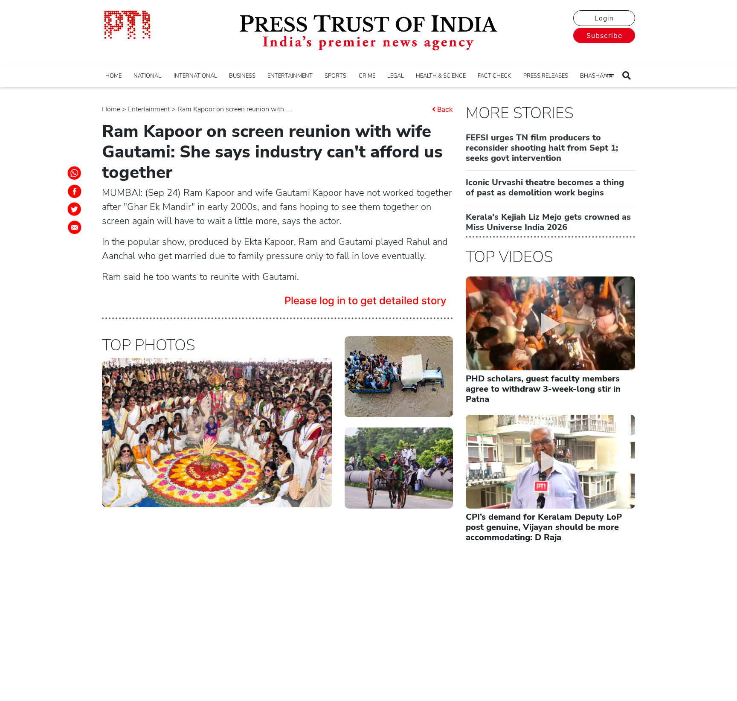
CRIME (367, 76)
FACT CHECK (494, 76)
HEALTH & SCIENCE (441, 76)
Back (445, 109)
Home (111, 109)
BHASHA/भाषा (597, 76)
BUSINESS (242, 76)
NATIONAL (147, 76)
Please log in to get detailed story (365, 300)
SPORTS (335, 76)
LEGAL (395, 76)
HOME (113, 76)
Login (604, 18)
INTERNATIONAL (195, 76)
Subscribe (604, 35)
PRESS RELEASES (545, 76)
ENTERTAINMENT (290, 76)
